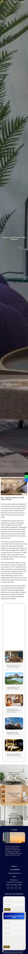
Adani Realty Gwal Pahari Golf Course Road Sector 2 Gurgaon (13, 711)
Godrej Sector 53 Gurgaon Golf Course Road (12, 622)
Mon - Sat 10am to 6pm (14, 884)
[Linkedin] (12, 887)
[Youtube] (16, 887)
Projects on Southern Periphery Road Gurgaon (14, 815)
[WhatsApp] (26, 476)
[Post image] (14, 611)
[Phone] (26, 480)
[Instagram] (19, 887)
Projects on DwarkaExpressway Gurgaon (14, 794)
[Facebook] (8, 887)
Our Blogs (14, 830)
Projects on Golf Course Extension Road (14, 774)
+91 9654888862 (19, 2)
